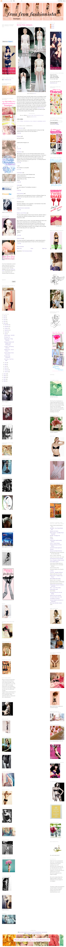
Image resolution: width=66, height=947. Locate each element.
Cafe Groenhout (20, 193)
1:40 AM (19, 209)
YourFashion (19, 172)
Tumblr (35, 115)
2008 (4, 377)
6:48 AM (19, 198)
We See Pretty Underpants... (25, 25)
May (6, 364)
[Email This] (17, 119)
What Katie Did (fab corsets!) (56, 602)
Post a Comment (20, 246)
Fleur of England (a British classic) (57, 560)
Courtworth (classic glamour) (56, 547)
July (5, 333)
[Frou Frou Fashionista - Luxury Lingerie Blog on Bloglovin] (7, 42)
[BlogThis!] (18, 119)
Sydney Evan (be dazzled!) (55, 595)
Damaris (51, 549)
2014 (4, 317)
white (44, 121)
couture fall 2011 (28, 121)
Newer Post (19, 248)
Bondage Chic (7, 337)
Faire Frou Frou (41, 107)
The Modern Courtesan (55, 598)
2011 (4, 323)
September (7, 330)
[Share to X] (20, 119)
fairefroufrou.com (53, 82)
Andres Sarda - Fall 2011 (9, 335)
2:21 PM (19, 148)
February (7, 369)
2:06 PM (19, 133)
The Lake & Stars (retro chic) (56, 596)
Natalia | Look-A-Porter (21, 212)
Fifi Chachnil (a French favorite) (56, 558)
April (6, 366)
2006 (4, 381)
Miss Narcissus (20, 128)
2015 (4, 315)
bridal (21, 121)
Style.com (34, 93)
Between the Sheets (54, 531)
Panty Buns (19, 151)
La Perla (51, 570)
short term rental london (25, 207)
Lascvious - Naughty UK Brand (56, 572)
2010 (4, 373)
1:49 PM (19, 190)
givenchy (35, 121)
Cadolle (51, 538)
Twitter (32, 115)
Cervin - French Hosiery (55, 543)
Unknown (19, 136)
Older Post (44, 248)
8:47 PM (19, 169)
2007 (4, 379)
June (6, 362)
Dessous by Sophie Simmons (56, 550)
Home (32, 248)
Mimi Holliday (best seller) (55, 578)
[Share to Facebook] (21, 119)
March (6, 368)
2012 (4, 321)
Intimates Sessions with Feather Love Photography (9, 343)
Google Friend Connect (40, 115)
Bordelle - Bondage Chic (55, 535)
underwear (40, 121)
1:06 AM (19, 182)
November (7, 326)
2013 (4, 319)
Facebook (29, 115)
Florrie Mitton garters (54, 561)
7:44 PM (19, 243)
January (6, 371)
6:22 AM (19, 235)
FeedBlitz (57, 124)
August (6, 331)
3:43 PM (19, 162)
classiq (18, 185)
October (6, 328)
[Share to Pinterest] (22, 119)
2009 (4, 375)
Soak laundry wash (54, 589)
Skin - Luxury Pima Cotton (55, 587)
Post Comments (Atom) (27, 250)
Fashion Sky (19, 238)
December (7, 324)
